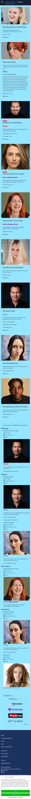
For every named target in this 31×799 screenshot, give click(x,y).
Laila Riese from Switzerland (13, 267)
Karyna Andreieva (16, 366)
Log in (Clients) (4, 756)
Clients (3, 741)
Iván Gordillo (17, 129)
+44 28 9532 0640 (6, 767)
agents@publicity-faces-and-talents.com (11, 769)
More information (13, 797)
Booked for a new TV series (11, 431)
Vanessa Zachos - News (8, 184)
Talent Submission (5, 763)
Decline (15, 794)
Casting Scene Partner (6, 738)
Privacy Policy (4, 753)
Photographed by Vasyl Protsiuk (14, 27)
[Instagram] (6, 770)
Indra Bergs (17, 687)
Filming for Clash (9, 311)
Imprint (20, 797)
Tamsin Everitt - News (7, 93)
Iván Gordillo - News (7, 136)
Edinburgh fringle (9, 62)
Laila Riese (13, 30)
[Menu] (2, 2)
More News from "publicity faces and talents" (15, 425)
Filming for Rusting (9, 522)
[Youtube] (1, 770)
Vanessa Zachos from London (13, 174)
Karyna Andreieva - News (8, 370)
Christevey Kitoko (14, 410)
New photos (7, 655)
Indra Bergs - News (9, 659)
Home (2, 735)
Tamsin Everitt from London (13, 220)
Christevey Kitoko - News (8, 414)
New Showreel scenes (10, 363)
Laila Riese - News (6, 34)
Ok (15, 791)
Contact (3, 760)
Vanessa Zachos (20, 182)
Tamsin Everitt (14, 65)
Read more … (6, 37)
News (2, 744)
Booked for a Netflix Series (12, 122)
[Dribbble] (4, 770)
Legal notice (4, 750)
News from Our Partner (6, 746)
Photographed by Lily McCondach (15, 406)
